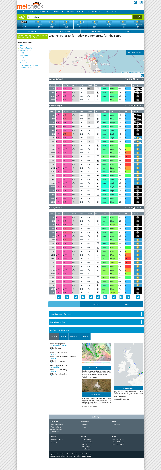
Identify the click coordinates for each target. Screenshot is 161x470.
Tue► (127, 304)
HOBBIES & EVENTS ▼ (75, 12)
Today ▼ (54, 336)
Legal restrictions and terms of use (60, 454)
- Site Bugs (84, 444)
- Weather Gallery (56, 427)
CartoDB (141, 72)
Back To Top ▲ (96, 417)
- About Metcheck (56, 429)
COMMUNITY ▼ (57, 12)
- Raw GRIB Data (118, 444)
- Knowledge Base (56, 439)
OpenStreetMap (132, 72)
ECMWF (22, 60)
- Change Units (86, 439)
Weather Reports (26, 48)
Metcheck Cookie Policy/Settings (81, 454)
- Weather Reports (56, 424)
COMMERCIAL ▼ (110, 12)
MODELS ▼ (44, 12)
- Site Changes (86, 446)
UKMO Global (24, 58)
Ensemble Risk (26, 50)
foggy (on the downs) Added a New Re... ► (32, 36)
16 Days (96, 304)
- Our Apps (116, 424)
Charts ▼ (85, 336)
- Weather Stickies (118, 439)
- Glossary (53, 442)
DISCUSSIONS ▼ (93, 12)
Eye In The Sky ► (96, 395)
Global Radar (24, 55)
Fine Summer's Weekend (59, 345)
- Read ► (53, 350)
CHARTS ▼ (32, 12)
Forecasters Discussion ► (96, 368)
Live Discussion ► (128, 388)
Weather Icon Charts (27, 63)
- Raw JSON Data (118, 442)
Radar (22, 45)
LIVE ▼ (21, 12)
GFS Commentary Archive (29, 65)
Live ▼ (63, 336)
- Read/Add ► (55, 367)
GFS (22, 53)
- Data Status (85, 449)
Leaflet (124, 72)
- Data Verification (87, 442)
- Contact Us (54, 432)
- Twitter (84, 427)
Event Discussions (26, 68)
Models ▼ (74, 336)
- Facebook (84, 424)
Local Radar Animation (134, 52)
